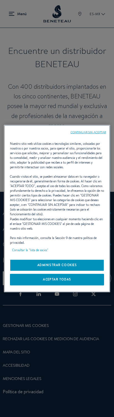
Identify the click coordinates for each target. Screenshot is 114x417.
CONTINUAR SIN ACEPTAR (88, 132)
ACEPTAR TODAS (57, 279)
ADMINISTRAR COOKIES (57, 265)
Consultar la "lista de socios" (30, 250)
